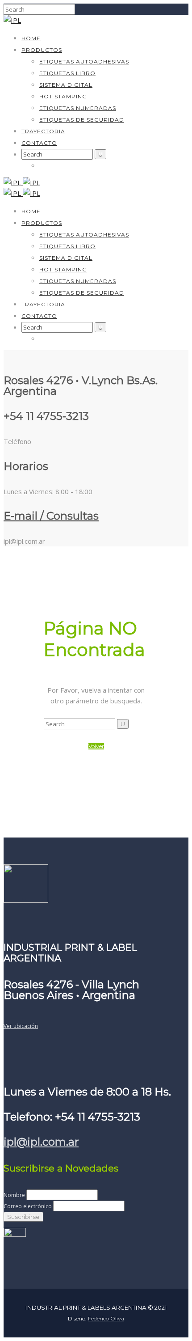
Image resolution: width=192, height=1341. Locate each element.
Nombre (14, 1195)
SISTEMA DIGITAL (65, 84)
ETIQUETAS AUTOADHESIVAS (84, 61)
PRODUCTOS (41, 50)
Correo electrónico (28, 1206)
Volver (96, 746)
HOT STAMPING (63, 96)
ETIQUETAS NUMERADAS (77, 108)
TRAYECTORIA (43, 131)
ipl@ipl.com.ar (41, 1141)
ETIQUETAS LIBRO (67, 73)
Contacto (39, 143)
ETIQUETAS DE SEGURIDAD (81, 119)
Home (31, 38)
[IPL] (12, 20)
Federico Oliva (106, 1318)
